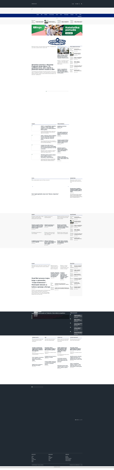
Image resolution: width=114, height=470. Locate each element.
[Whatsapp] (80, 419)
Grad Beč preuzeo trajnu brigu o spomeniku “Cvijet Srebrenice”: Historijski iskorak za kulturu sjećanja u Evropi (41, 282)
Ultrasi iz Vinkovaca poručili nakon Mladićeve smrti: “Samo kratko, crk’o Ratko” (63, 158)
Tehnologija (66, 14)
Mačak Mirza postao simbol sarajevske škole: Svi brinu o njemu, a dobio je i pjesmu (62, 366)
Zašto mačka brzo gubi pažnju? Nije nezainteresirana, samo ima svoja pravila (62, 349)
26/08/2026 (36, 314)
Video (80, 14)
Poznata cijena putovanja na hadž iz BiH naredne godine (50, 348)
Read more (35, 316)
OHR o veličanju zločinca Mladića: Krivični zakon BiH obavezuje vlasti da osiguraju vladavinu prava (62, 56)
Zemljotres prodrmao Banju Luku (61, 127)
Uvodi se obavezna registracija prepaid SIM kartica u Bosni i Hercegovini (37, 349)
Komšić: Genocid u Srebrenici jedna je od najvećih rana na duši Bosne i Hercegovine (55, 274)
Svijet (57, 14)
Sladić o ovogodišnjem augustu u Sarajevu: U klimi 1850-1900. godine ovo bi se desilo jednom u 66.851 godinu (62, 71)
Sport (61, 14)
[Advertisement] (62, 10)
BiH (41, 14)
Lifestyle (71, 14)
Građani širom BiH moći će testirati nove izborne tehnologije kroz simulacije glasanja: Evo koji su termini (48, 147)
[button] (81, 4)
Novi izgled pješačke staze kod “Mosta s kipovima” (45, 194)
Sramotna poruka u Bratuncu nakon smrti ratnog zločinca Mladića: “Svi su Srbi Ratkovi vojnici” (62, 149)
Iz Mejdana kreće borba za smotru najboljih (38, 241)
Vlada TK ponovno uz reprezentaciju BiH (49, 225)
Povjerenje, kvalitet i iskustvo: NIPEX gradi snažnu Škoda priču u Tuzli (76, 190)
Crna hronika (51, 14)
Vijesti (38, 14)
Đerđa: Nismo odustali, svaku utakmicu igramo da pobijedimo (62, 241)
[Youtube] (77, 3)
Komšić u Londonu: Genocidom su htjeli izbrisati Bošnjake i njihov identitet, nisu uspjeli (64, 275)
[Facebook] (76, 3)
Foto (76, 14)
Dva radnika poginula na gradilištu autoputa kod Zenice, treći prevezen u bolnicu (62, 133)
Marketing (79, 16)
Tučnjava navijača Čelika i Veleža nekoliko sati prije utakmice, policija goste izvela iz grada (62, 141)
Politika (45, 14)
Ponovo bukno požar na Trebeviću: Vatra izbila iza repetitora (49, 313)
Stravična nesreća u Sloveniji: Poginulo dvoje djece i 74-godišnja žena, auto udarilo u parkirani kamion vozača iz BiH (43, 67)
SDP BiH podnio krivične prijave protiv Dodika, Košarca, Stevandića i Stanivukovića (48, 156)
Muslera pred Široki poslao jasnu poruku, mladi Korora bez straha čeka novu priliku (62, 226)
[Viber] (81, 419)
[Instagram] (79, 3)
